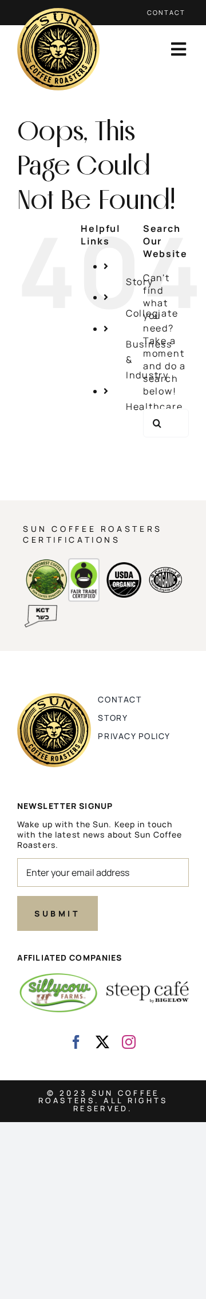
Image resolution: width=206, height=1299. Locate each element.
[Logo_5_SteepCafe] (147, 986)
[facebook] (76, 1042)
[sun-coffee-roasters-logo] (58, 12)
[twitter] (103, 1042)
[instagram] (129, 1042)
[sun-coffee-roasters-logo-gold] (54, 698)
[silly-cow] (58, 975)
